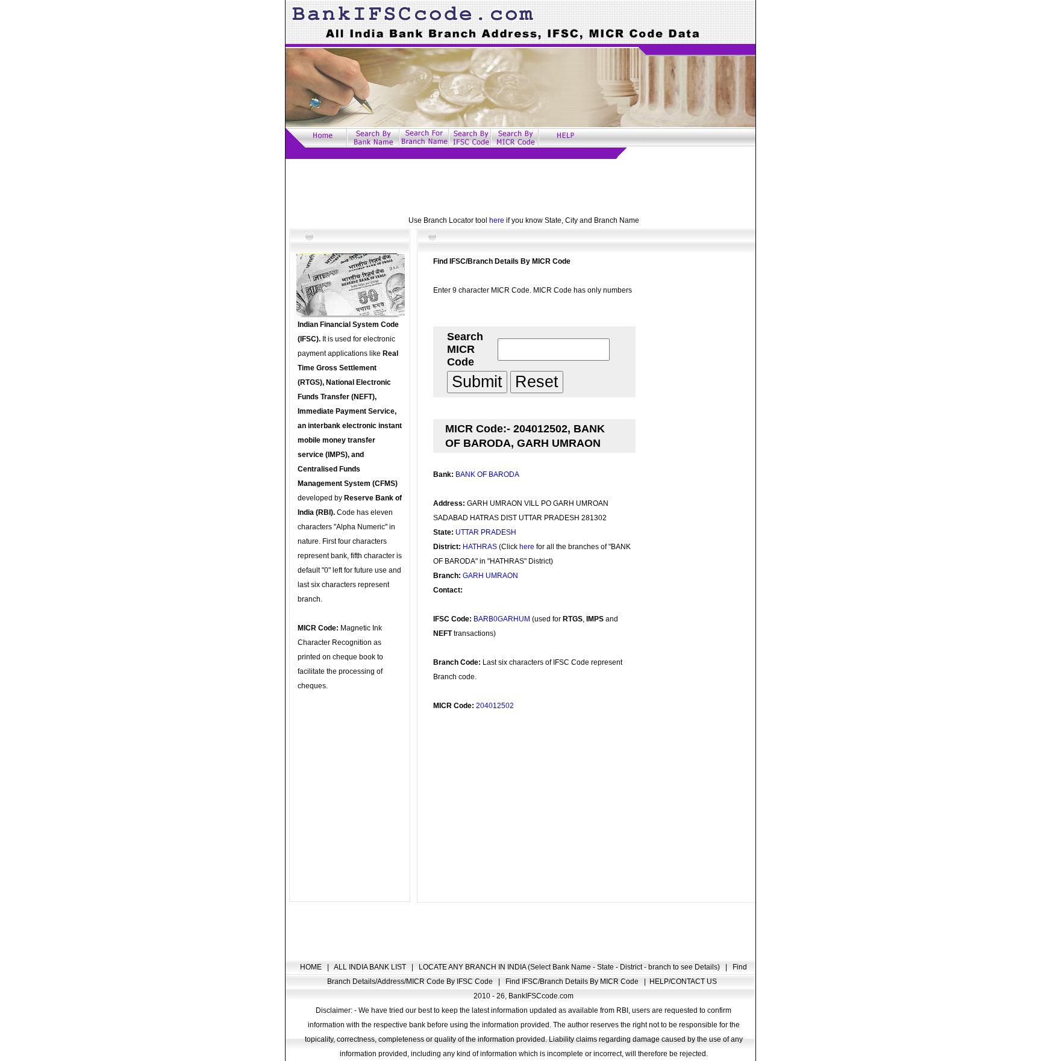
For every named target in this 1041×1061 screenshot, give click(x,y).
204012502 (495, 706)
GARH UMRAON (490, 575)
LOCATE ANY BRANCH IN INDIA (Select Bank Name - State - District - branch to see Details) (570, 967)
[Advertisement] (520, 186)
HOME (312, 967)
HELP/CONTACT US (683, 981)
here (496, 220)
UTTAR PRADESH (485, 532)
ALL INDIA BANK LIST (371, 967)
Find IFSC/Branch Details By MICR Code (572, 981)
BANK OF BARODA (487, 474)
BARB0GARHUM (502, 619)
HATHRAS (480, 547)
